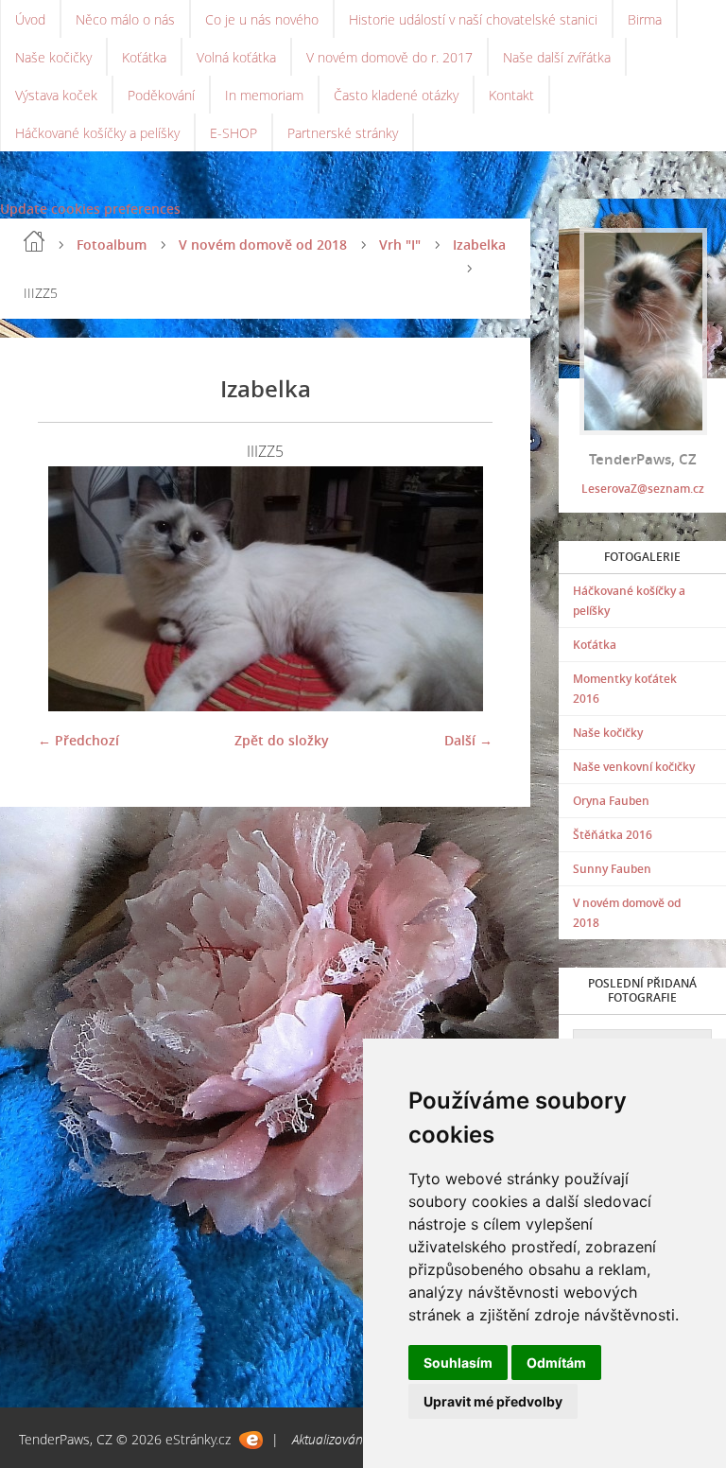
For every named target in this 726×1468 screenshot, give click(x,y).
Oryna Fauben (611, 801)
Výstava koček (56, 95)
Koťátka (144, 57)
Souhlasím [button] (458, 1362)
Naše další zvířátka (557, 57)
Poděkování (161, 95)
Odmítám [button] (556, 1362)
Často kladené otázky (396, 95)
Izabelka (479, 244)
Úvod (30, 19)
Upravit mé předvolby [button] (493, 1401)
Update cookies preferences (90, 209)
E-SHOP (233, 133)
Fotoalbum (112, 244)
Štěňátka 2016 (612, 835)
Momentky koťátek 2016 (625, 689)
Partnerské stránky (342, 133)
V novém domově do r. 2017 (389, 57)
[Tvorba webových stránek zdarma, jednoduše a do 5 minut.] (251, 1440)
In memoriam (264, 95)
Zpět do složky (281, 740)
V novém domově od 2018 (263, 244)
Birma (645, 19)
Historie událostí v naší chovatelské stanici (473, 19)
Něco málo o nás (125, 19)
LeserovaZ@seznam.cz (642, 489)
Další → (468, 740)
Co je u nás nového (262, 19)
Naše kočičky (53, 57)
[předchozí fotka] (68, 588)
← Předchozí (78, 740)
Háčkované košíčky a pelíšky (97, 133)
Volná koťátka (236, 57)
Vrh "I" (400, 244)
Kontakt (511, 95)
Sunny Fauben (612, 869)
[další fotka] (462, 588)
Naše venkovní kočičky (634, 767)
